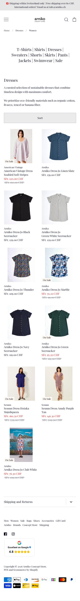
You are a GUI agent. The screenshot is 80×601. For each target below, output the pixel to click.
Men (6, 520)
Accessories (48, 520)
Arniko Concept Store (34, 566)
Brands (17, 524)
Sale (59, 60)
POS (6, 569)
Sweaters (19, 54)
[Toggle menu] (6, 19)
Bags (29, 520)
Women (14, 520)
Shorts (36, 54)
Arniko (7, 524)
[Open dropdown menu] (71, 502)
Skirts (50, 54)
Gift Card (60, 520)
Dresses (55, 49)
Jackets (25, 60)
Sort (40, 118)
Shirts (39, 49)
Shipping (44, 524)
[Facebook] (5, 534)
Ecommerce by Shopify (25, 569)
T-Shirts (24, 49)
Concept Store (30, 524)
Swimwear (43, 60)
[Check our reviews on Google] (19, 556)
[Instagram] (13, 534)
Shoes (36, 520)
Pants (63, 54)
